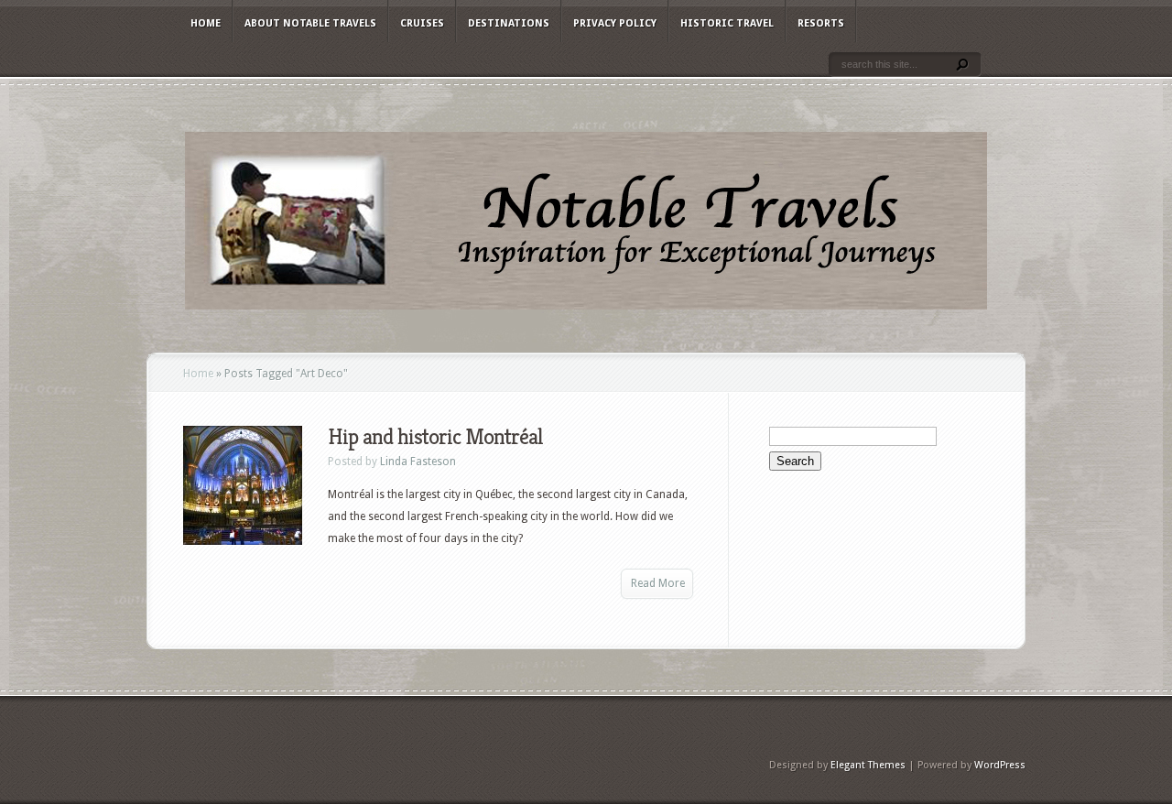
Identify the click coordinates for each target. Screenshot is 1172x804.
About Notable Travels (310, 23)
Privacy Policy (615, 23)
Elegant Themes (868, 765)
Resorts (821, 23)
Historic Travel (727, 23)
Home (205, 23)
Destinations (508, 23)
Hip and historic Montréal (435, 437)
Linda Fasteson (418, 461)
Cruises (422, 23)
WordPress (1000, 765)
